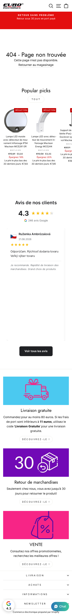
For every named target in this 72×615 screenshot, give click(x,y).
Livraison (35, 575)
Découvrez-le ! (36, 439)
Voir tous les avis (36, 351)
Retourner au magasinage (36, 65)
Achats (35, 584)
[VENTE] (36, 525)
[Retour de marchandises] (36, 462)
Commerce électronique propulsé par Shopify (36, 612)
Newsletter (35, 603)
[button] (60, 606)
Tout (36, 99)
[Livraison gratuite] (36, 391)
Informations (35, 594)
